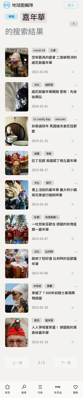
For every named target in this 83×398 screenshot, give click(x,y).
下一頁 (65, 363)
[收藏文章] (73, 72)
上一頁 (17, 363)
